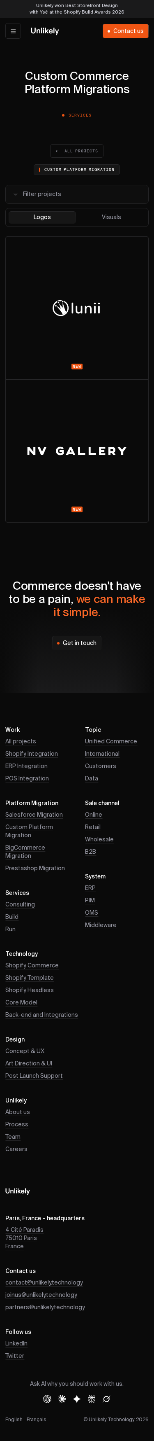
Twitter (14, 1356)
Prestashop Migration (35, 868)
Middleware (101, 925)
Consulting (20, 905)
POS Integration (27, 779)
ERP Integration (26, 766)
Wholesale (99, 840)
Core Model (21, 1003)
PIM (90, 901)
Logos (42, 217)
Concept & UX (24, 1051)
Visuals (111, 217)
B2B (90, 852)
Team (13, 1137)
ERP (90, 888)
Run (10, 929)
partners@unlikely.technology (45, 1307)
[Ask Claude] (62, 1399)
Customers (100, 766)
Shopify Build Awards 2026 (94, 12)
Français (36, 1420)
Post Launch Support (34, 1076)
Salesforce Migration (34, 815)
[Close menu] (13, 31)
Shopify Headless (29, 990)
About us (17, 1112)
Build (11, 917)
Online (93, 815)
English (14, 1420)
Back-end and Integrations (41, 1015)
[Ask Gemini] (77, 1399)
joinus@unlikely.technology (41, 1295)
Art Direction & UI (28, 1064)
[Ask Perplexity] (91, 1399)
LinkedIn (16, 1344)
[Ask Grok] (106, 1399)
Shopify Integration (31, 754)
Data (91, 779)
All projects (20, 742)
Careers (16, 1149)
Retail (93, 827)
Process (16, 1125)
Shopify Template (29, 978)
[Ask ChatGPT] (47, 1399)
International (102, 754)
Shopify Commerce (32, 966)
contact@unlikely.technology (44, 1283)
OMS (91, 913)
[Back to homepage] (45, 31)
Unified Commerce (111, 742)
